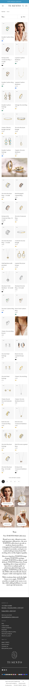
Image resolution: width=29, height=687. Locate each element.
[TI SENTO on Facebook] (2, 670)
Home (3, 11)
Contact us (5, 646)
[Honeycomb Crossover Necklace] (21, 458)
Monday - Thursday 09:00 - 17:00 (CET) (12, 608)
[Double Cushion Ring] (8, 28)
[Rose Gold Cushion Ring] (21, 300)
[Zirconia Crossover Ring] (21, 207)
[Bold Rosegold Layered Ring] (21, 185)
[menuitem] (12, 683)
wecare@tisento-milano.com (10, 617)
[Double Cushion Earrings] (8, 96)
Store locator (5, 644)
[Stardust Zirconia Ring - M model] (21, 277)
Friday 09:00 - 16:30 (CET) (9, 611)
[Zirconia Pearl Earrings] (8, 345)
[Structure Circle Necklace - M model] (8, 277)
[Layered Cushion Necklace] (21, 49)
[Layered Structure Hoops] (21, 254)
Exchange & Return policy (9, 632)
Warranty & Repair (7, 634)
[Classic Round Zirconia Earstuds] (8, 390)
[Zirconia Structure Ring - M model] (8, 458)
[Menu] (3, 6)
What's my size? (6, 636)
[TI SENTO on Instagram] (6, 670)
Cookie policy (8, 685)
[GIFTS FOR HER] (22, 517)
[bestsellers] (7, 517)
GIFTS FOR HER (22, 524)
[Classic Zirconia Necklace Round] (21, 390)
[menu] (14, 681)
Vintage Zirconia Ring (21, 105)
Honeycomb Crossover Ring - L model (7, 59)
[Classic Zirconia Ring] (21, 368)
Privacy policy (22, 683)
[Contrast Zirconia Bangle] (21, 232)
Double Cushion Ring (8, 37)
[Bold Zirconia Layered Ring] (21, 435)
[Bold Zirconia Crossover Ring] (8, 413)
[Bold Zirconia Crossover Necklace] (21, 413)
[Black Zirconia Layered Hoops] (21, 345)
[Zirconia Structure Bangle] (21, 119)
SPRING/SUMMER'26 (7, 503)
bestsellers (7, 524)
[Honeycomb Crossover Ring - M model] (8, 207)
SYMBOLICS (21, 503)
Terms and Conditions (11, 683)
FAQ (3, 623)
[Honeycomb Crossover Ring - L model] (8, 49)
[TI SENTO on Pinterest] (4, 670)
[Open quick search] (23, 6)
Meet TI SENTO (5, 642)
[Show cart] (26, 6)
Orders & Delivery (6, 628)
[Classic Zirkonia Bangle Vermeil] (8, 119)
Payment (4, 630)
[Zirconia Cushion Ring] (8, 300)
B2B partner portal (7, 648)
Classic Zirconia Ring (21, 376)
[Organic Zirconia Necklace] (21, 141)
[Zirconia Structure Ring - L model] (8, 185)
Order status (5, 625)
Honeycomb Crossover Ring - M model (7, 218)
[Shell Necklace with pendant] (8, 254)
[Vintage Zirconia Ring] (21, 96)
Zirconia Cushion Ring (8, 308)
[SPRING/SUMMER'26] (7, 496)
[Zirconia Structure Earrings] (8, 435)
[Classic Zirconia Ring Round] (8, 322)
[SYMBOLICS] (22, 496)
